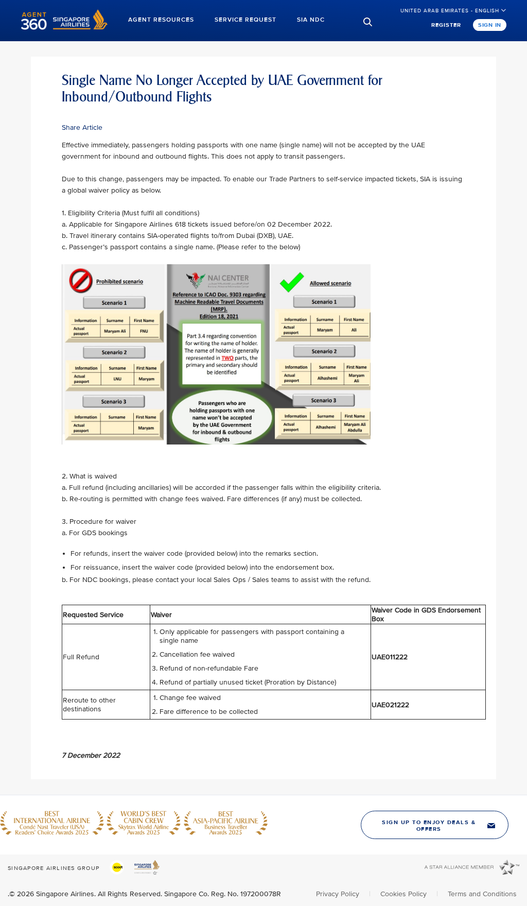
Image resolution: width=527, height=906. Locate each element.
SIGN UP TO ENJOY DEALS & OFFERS (429, 825)
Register (446, 25)
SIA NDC (311, 20)
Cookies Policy (404, 894)
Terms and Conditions (482, 894)
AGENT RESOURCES (161, 20)
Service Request (245, 20)
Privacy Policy (338, 894)
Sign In (489, 25)
